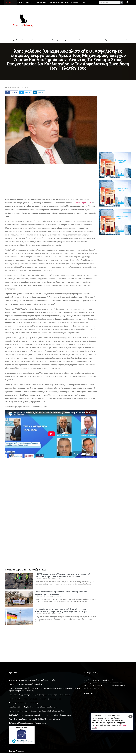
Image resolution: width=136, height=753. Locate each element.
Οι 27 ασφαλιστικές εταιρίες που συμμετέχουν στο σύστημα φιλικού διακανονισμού (40, 715)
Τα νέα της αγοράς (39, 40)
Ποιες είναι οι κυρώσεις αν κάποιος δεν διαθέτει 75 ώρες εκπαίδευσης (34, 719)
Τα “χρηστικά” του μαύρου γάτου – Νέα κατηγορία (27, 723)
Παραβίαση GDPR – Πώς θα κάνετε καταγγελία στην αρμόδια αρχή (33, 707)
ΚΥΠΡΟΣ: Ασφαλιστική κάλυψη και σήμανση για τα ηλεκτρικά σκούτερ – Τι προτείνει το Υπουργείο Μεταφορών (62, 575)
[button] (11, 92)
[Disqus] (51, 523)
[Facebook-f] (127, 2)
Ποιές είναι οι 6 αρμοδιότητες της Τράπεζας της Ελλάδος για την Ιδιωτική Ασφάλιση (40, 695)
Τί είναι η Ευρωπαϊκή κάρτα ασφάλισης (23, 703)
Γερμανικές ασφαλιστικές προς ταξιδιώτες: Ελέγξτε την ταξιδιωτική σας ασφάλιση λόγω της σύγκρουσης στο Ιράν (61, 610)
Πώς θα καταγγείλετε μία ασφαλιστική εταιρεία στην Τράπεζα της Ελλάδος (36, 711)
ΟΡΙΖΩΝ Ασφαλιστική (82, 203)
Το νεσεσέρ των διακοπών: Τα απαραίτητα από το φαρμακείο (32, 680)
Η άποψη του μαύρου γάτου (62, 40)
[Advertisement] (87, 21)
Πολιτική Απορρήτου (16, 751)
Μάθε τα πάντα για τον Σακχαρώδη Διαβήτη (25, 684)
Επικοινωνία (123, 40)
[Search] (121, 2)
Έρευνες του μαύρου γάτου (89, 40)
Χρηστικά (109, 40)
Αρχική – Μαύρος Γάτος (17, 40)
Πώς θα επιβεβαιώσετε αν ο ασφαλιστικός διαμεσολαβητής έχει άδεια (35, 699)
